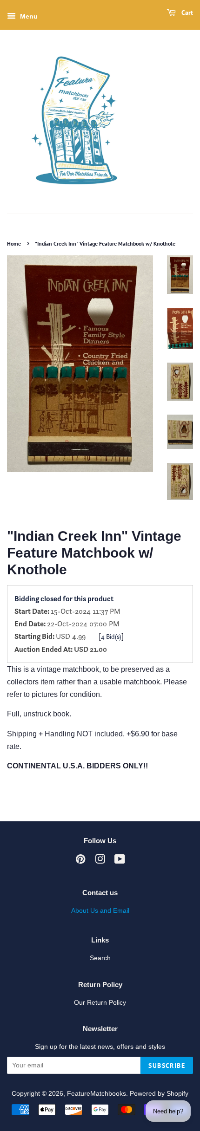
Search (100, 958)
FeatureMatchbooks (96, 1093)
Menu (28, 16)
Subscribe (166, 1065)
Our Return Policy (100, 1002)
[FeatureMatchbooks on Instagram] (100, 861)
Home (14, 243)
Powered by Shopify (159, 1093)
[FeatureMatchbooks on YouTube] (119, 861)
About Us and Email (100, 910)
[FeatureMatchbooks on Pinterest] (80, 861)
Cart (186, 12)
